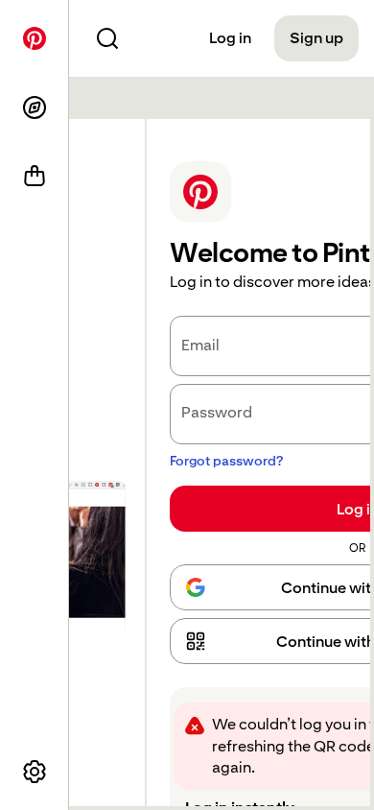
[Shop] (35, 177)
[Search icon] (107, 38)
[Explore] (35, 107)
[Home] (35, 38)
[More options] (35, 772)
